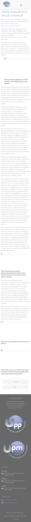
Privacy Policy (23, 516)
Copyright (17, 516)
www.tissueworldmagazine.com (10, 25)
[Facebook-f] (13, 519)
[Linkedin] (17, 519)
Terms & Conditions (9, 516)
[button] (21, 5)
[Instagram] (15, 519)
